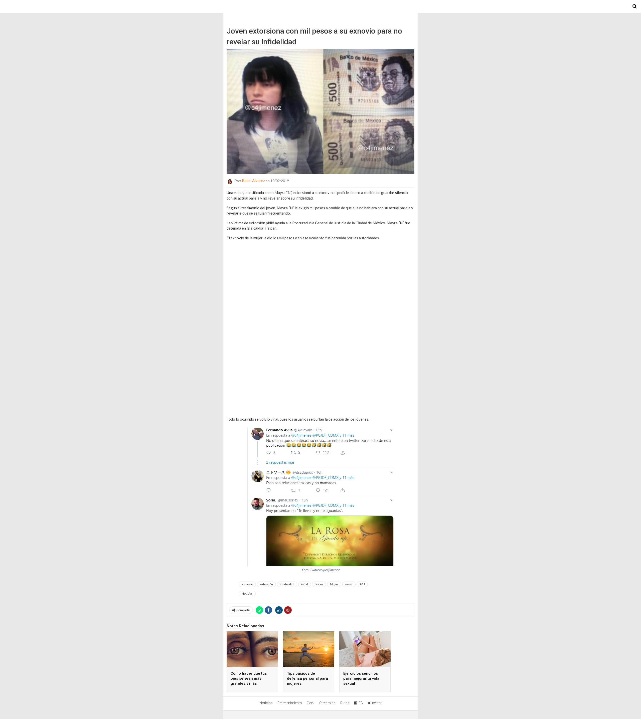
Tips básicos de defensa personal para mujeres (307, 678)
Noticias (247, 593)
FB (361, 703)
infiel (304, 584)
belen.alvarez (253, 180)
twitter (377, 703)
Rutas (345, 703)
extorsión (266, 584)
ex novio (247, 584)
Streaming (327, 703)
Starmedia (320, 7)
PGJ (362, 584)
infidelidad (287, 584)
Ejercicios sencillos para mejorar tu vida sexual (361, 678)
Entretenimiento (289, 703)
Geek (310, 703)
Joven (319, 584)
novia (349, 584)
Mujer (334, 584)
